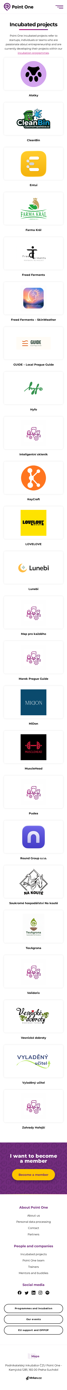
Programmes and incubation (33, 1308)
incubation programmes (33, 53)
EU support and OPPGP (33, 1330)
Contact (33, 1228)
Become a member (33, 1174)
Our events (33, 1319)
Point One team (33, 1260)
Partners (33, 1234)
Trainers (33, 1266)
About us (33, 1215)
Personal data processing (33, 1221)
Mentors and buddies (33, 1273)
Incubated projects (33, 1254)
